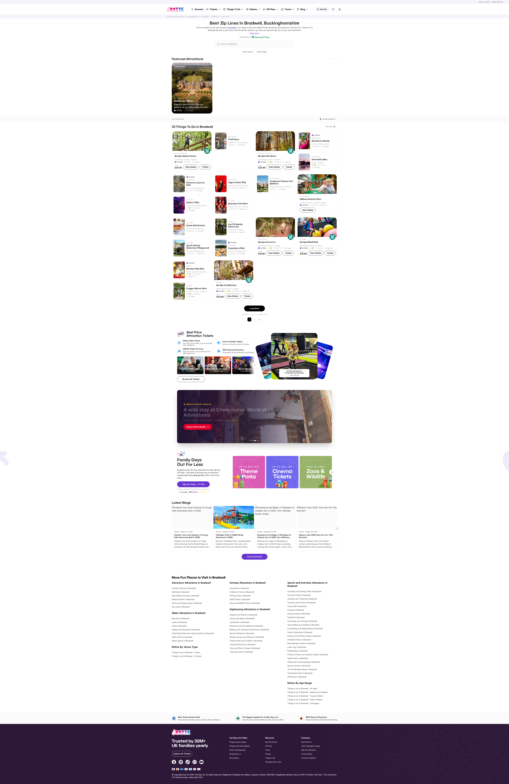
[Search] (333, 9)
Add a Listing (484, 2)
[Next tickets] (254, 365)
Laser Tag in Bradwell (296, 647)
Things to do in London (237, 742)
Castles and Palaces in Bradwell (243, 615)
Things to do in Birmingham (239, 746)
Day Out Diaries (271, 742)
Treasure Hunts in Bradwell (241, 652)
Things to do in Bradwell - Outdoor (187, 656)
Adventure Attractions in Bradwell (191, 582)
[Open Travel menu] (293, 9)
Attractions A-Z (235, 754)
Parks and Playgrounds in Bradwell (187, 603)
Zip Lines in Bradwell (181, 607)
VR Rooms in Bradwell (296, 677)
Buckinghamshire (192, 17)
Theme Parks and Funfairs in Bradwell (246, 641)
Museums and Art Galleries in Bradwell (246, 626)
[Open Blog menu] (307, 9)
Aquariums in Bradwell (239, 588)
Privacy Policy (306, 754)
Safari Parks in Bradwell (240, 599)
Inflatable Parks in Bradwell (299, 640)
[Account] (340, 9)
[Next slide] (336, 59)
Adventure (215, 17)
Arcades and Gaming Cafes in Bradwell (304, 591)
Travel (288, 9)
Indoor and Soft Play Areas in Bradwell (304, 636)
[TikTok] (188, 762)
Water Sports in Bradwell (182, 641)
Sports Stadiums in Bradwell (242, 633)
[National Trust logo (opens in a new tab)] (260, 37)
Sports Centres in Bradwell (298, 666)
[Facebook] (174, 762)
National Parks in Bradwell (183, 599)
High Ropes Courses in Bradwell (185, 595)
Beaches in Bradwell (180, 618)
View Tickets (248, 52)
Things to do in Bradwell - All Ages (302, 688)
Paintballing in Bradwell (297, 651)
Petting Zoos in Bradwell (240, 595)
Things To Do (233, 9)
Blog (302, 9)
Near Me (323, 9)
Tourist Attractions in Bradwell (242, 644)
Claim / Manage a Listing (310, 746)
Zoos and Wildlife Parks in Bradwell (245, 603)
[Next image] (208, 141)
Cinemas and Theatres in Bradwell (302, 599)
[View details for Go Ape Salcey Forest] (191, 151)
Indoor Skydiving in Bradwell (299, 632)
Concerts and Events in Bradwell (301, 602)
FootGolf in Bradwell (295, 617)
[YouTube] (201, 762)
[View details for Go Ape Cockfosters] (233, 280)
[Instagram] (194, 762)
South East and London (175, 17)
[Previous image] (175, 141)
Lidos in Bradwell (179, 626)
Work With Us (497, 2)
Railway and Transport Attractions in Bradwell (249, 629)
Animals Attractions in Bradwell (248, 582)
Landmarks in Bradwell (239, 622)
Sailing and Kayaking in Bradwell (186, 629)
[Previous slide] (332, 59)
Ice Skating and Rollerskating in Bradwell (305, 628)
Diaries (253, 9)
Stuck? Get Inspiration (237, 750)
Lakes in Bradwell (179, 622)
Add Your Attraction (308, 750)
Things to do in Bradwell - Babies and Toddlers (307, 692)
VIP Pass (270, 9)
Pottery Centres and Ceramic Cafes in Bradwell (307, 654)
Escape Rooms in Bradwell (298, 614)
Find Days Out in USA (273, 762)
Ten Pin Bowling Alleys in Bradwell (302, 669)
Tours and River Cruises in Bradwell (245, 648)
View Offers (261, 52)
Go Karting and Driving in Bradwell (302, 621)
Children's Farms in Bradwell (242, 592)
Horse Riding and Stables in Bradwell (303, 625)
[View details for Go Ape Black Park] (317, 237)
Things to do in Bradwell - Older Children (304, 699)
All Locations (234, 758)
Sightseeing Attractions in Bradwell (250, 609)
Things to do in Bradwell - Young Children (305, 696)
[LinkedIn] (181, 762)
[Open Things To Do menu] (243, 9)
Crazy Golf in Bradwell (296, 606)
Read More (254, 33)
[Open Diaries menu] (259, 9)
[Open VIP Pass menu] (278, 9)
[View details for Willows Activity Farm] (317, 194)
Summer (199, 9)
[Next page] (260, 319)
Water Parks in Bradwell (182, 637)
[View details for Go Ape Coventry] (275, 237)
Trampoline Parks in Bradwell (299, 673)
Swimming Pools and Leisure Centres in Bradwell (193, 633)
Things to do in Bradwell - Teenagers (303, 703)
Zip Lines (225, 17)
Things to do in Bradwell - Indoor (186, 652)
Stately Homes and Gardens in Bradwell (247, 637)
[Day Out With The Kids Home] (175, 9)
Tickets (213, 9)
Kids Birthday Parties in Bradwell (301, 643)
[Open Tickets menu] (220, 9)
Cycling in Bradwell (295, 610)
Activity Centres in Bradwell (184, 588)
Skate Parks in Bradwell (297, 658)
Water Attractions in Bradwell (188, 613)
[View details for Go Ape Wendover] (275, 151)
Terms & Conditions (308, 758)
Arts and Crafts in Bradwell (299, 595)
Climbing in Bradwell (180, 592)
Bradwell (205, 17)
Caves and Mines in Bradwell (242, 618)
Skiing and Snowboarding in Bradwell (303, 662)
